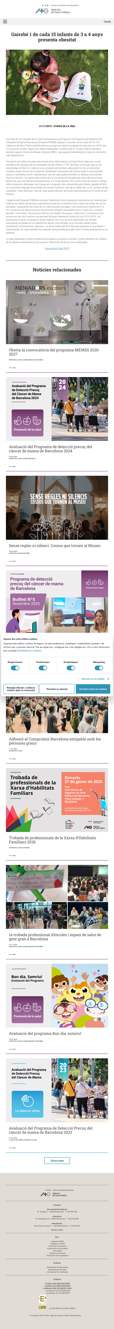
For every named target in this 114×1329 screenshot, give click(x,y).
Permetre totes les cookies (93, 689)
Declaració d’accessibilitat (57, 1255)
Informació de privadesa (57, 1248)
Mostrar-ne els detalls (93, 678)
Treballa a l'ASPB (57, 1243)
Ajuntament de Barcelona (57, 1267)
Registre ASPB (58, 1241)
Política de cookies (57, 1253)
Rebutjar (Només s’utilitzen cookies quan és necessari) (21, 688)
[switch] (43, 667)
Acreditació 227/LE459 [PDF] (58, 1293)
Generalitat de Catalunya (57, 1272)
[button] (5, 21)
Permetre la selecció (57, 689)
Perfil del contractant (57, 1246)
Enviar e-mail (57, 1229)
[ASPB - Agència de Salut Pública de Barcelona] (57, 1194)
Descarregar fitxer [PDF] (57, 248)
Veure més (57, 1160)
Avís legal (57, 1251)
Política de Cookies (30, 650)
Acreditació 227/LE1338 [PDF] (58, 1290)
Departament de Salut (57, 1269)
